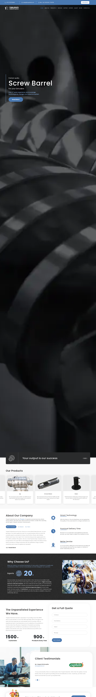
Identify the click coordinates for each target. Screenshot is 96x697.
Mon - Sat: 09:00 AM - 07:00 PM (47, 2)
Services (60, 8)
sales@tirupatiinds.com (28, 2)
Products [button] (53, 8)
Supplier (65, 8)
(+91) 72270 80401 (10, 2)
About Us (47, 8)
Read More (15, 99)
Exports (71, 8)
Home (41, 8)
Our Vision (27, 527)
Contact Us (86, 8)
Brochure (85, 2)
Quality (76, 8)
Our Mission (21, 527)
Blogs (80, 8)
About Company (11, 526)
